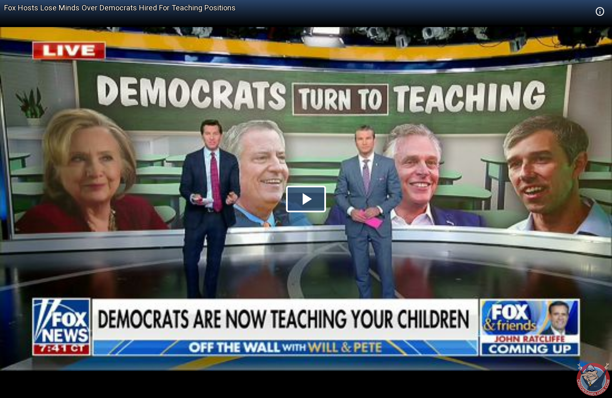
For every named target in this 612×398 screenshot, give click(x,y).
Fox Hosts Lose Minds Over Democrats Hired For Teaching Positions (120, 7)
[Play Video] (306, 199)
